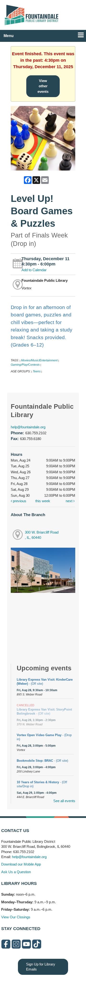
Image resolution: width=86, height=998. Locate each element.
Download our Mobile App (21, 864)
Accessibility (52, 984)
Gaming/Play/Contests (25, 364)
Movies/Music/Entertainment (39, 360)
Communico (72, 984)
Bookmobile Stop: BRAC (42, 760)
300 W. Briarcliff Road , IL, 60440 (42, 535)
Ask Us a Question (16, 872)
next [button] (69, 501)
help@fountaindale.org (28, 427)
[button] (81, 35)
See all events (64, 801)
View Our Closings (15, 917)
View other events (43, 86)
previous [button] (19, 501)
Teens (37, 371)
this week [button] (42, 501)
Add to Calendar (34, 270)
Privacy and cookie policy (23, 984)
